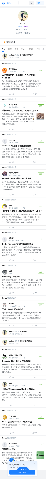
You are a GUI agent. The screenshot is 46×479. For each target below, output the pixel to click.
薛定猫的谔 (13, 443)
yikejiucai (12, 416)
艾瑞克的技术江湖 (15, 355)
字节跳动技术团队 (26, 55)
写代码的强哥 (14, 173)
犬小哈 (11, 303)
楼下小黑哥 (13, 105)
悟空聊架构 (13, 69)
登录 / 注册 (22, 472)
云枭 (10, 271)
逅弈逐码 (23, 331)
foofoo (11, 55)
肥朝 (10, 205)
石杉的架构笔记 (26, 341)
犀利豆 (11, 238)
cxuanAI (12, 140)
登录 (39, 3)
